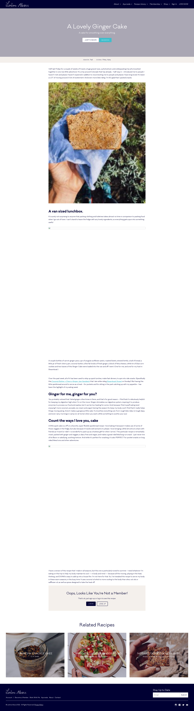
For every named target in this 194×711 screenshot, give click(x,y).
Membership (155, 4)
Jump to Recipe (90, 40)
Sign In (174, 4)
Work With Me (35, 697)
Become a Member (21, 697)
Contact (58, 697)
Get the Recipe (35, 664)
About (116, 4)
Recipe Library (140, 4)
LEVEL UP (102, 604)
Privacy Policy (39, 705)
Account (9, 697)
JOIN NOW (183, 4)
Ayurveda (126, 4)
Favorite (104, 40)
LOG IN (90, 604)
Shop (166, 4)
